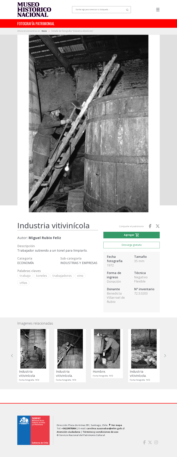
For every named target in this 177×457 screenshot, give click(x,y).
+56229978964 (68, 428)
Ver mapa (115, 425)
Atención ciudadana (68, 431)
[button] (12, 355)
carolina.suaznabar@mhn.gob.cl (105, 428)
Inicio (44, 30)
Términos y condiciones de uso (100, 431)
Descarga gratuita (132, 244)
